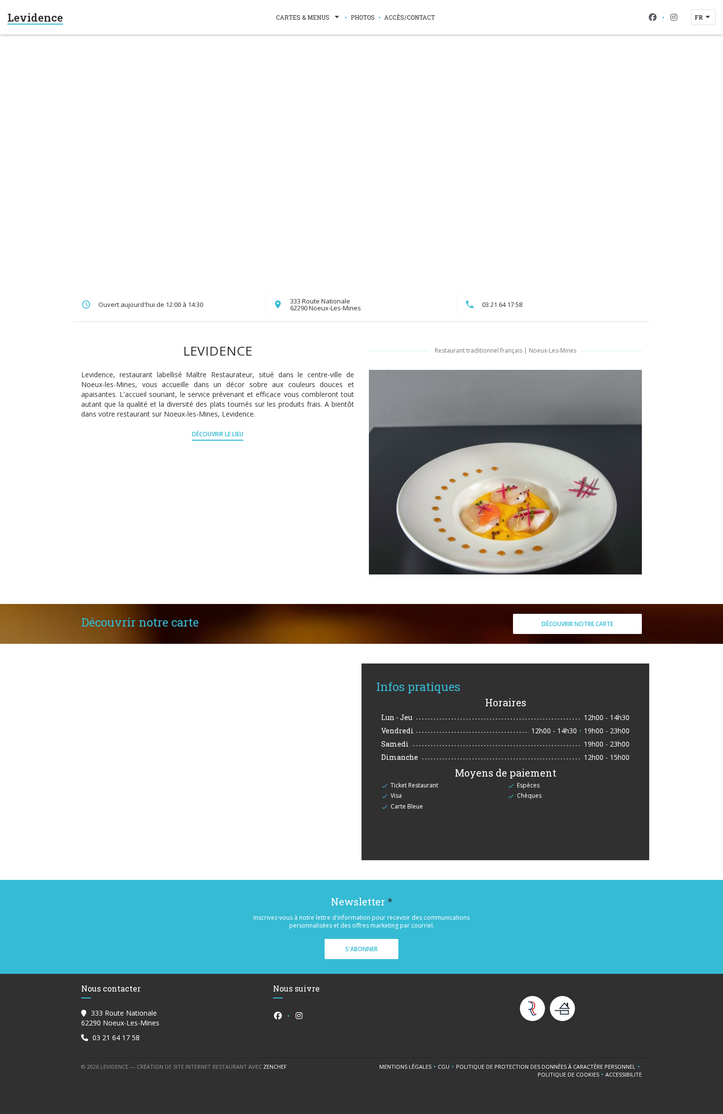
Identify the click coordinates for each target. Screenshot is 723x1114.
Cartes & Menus (303, 17)
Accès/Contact (409, 17)
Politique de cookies (571, 1075)
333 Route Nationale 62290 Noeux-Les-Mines (325, 304)
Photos (363, 17)
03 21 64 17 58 (502, 304)
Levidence (35, 17)
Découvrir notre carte (577, 624)
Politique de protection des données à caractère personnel (547, 1067)
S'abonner (361, 949)
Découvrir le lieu (217, 434)
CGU (447, 1067)
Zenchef (275, 1066)
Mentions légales (408, 1067)
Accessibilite (623, 1075)
